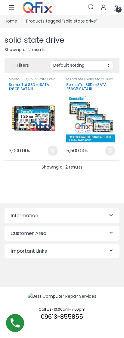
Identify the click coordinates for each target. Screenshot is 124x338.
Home (11, 21)
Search (91, 7)
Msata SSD (18, 79)
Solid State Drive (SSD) (32, 81)
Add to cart (53, 151)
